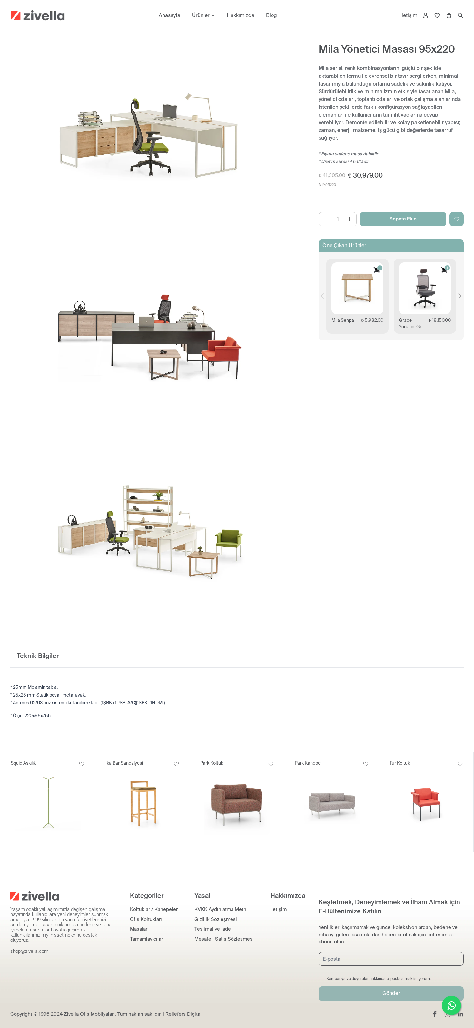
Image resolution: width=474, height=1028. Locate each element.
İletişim (408, 15)
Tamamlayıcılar (146, 939)
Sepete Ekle (403, 219)
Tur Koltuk (400, 763)
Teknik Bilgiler (38, 656)
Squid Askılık (23, 763)
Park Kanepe (308, 763)
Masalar (138, 929)
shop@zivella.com (29, 951)
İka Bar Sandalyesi (124, 763)
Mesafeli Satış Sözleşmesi (224, 939)
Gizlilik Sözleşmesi (215, 919)
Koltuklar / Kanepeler (154, 909)
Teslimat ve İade (212, 929)
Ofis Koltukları (146, 919)
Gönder (391, 993)
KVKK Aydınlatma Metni (221, 909)
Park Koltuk (211, 763)
